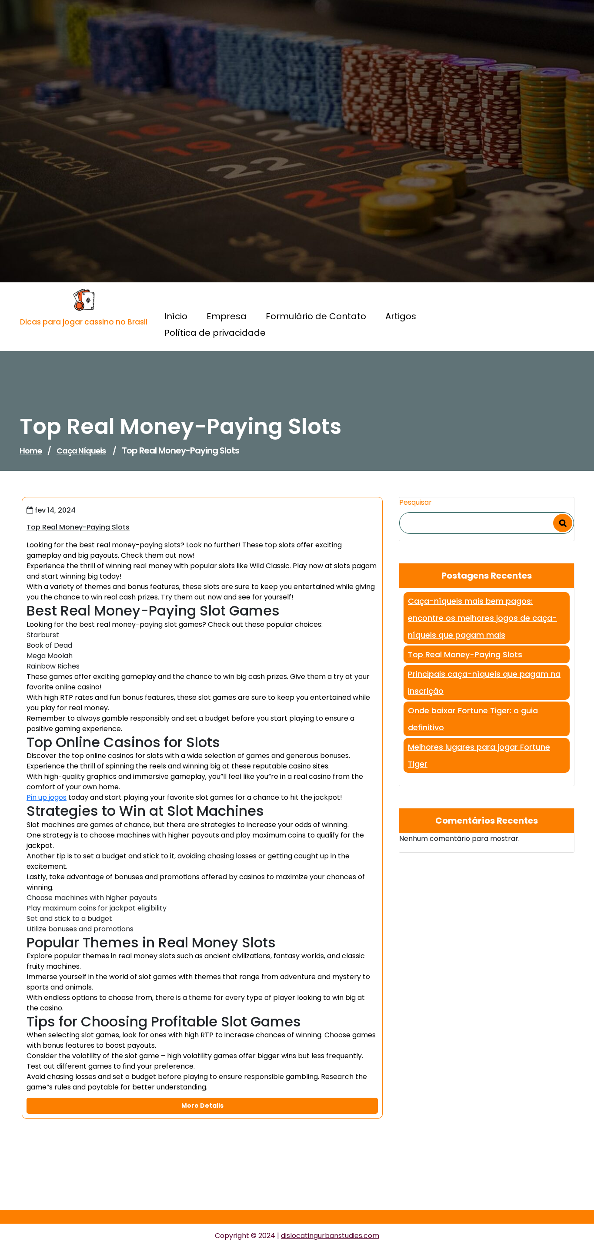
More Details (202, 1105)
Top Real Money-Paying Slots (465, 654)
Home (31, 450)
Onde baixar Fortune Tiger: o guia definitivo (473, 719)
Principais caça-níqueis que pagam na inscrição (484, 682)
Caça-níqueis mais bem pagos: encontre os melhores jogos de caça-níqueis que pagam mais (482, 618)
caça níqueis (81, 450)
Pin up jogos (47, 797)
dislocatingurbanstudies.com (330, 1236)
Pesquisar (415, 502)
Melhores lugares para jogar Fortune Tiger (479, 755)
